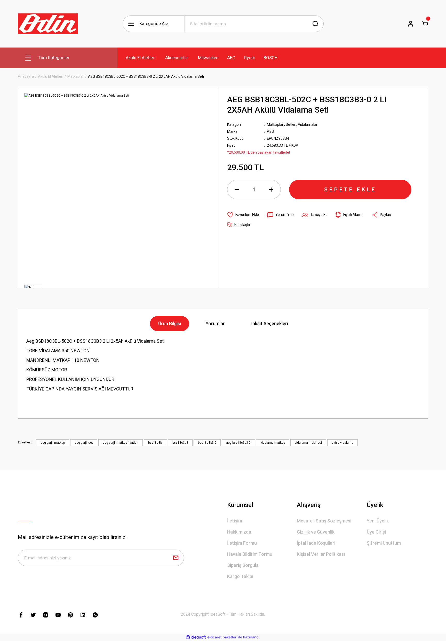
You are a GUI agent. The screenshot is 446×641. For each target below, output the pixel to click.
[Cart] (425, 23)
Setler (291, 124)
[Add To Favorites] (243, 215)
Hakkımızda (239, 532)
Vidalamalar (307, 124)
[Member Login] (411, 23)
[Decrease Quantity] (236, 189)
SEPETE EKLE (350, 189)
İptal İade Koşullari (316, 543)
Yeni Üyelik (378, 520)
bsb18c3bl (155, 442)
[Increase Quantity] (271, 189)
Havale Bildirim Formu (249, 554)
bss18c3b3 (180, 442)
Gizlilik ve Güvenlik (315, 532)
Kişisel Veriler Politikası (321, 554)
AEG (270, 131)
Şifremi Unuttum (384, 543)
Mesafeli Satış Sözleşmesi (324, 520)
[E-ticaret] (222, 637)
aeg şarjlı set (84, 442)
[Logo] (48, 23)
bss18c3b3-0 (207, 442)
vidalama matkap (272, 442)
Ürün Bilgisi (169, 323)
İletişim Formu (242, 543)
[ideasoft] (196, 637)
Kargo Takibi (240, 576)
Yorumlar (215, 323)
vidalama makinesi (308, 442)
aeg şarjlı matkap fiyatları (120, 442)
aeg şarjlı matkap (53, 442)
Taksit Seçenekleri (269, 323)
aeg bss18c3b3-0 (238, 442)
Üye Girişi (376, 532)
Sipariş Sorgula (243, 565)
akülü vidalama (342, 442)
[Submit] (176, 558)
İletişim (234, 520)
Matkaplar (275, 124)
